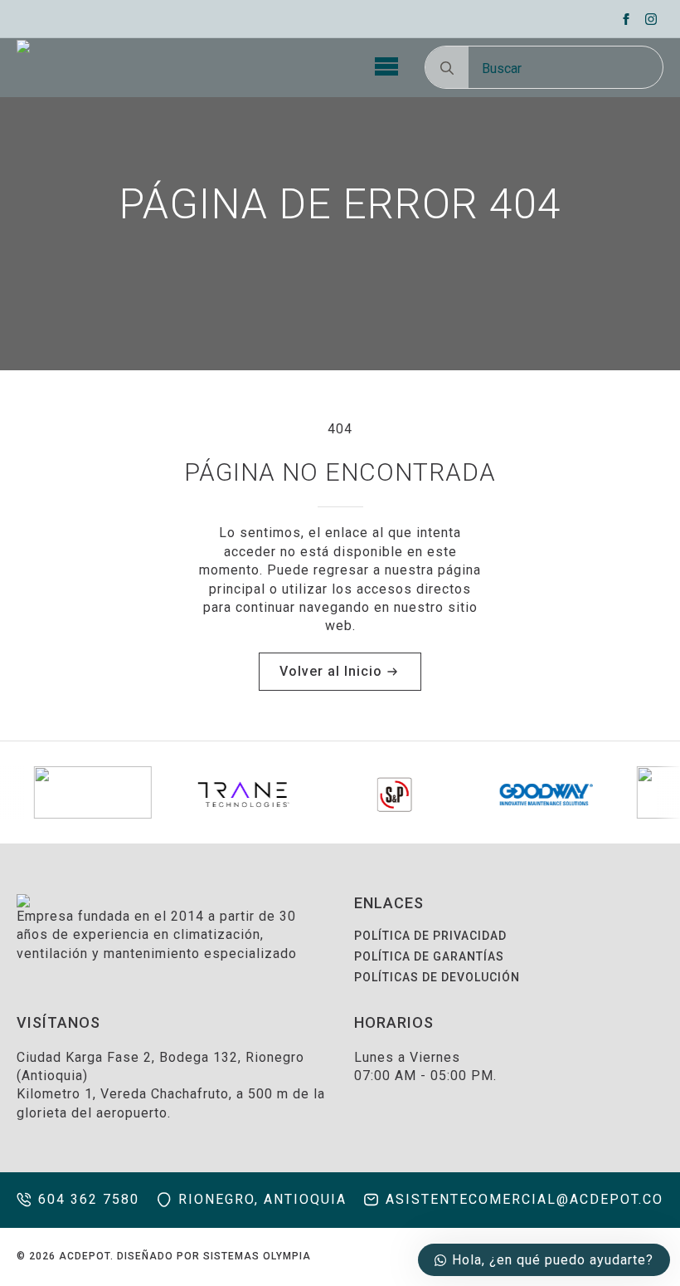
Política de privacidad (430, 935)
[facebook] (626, 19)
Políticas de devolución (437, 977)
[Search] (447, 68)
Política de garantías (429, 956)
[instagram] (651, 19)
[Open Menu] (386, 67)
